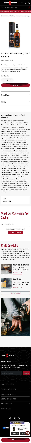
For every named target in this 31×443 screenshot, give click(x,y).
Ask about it (24, 433)
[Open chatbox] (27, 433)
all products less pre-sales (8, 16)
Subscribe (26, 373)
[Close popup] (28, 424)
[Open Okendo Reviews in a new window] (7, 224)
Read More (16, 273)
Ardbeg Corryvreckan (22, 428)
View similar (15, 433)
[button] (2, 3)
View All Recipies (15, 293)
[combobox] (15, 7)
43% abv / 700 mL (7, 60)
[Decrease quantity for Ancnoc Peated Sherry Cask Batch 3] (3, 80)
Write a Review (17, 232)
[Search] (2, 7)
